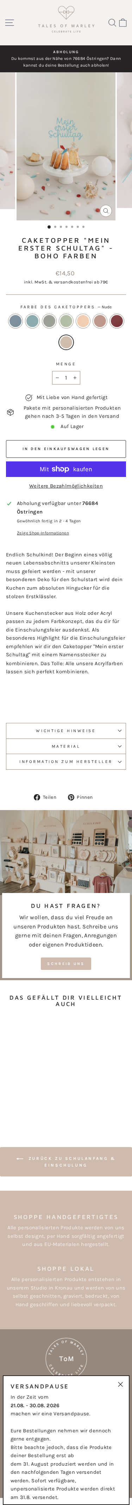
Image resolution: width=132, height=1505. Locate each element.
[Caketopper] (12, 1097)
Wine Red (117, 321)
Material (66, 746)
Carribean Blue (32, 321)
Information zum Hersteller (66, 761)
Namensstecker (79, 655)
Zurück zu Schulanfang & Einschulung (70, 1162)
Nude (66, 342)
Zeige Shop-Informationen (43, 532)
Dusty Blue (15, 321)
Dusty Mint (66, 321)
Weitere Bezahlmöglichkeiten (66, 486)
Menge (66, 363)
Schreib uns (65, 963)
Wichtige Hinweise (66, 730)
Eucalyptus (49, 321)
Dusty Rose (100, 321)
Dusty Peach (83, 321)
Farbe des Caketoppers (66, 306)
